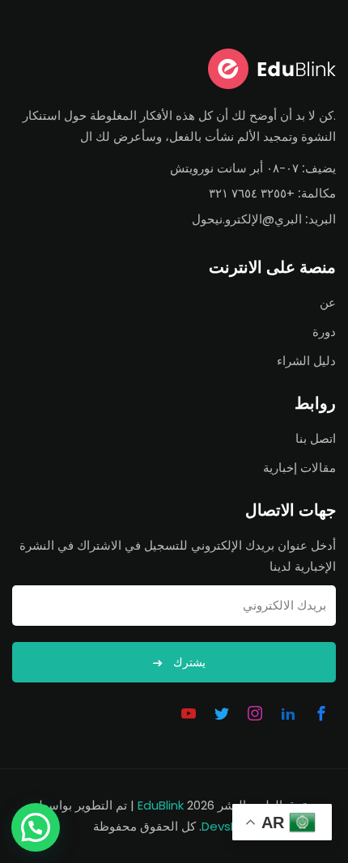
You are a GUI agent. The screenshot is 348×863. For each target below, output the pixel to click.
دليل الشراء (306, 360)
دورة (324, 331)
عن (328, 302)
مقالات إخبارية (299, 467)
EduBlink (161, 805)
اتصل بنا (315, 438)
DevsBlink (229, 826)
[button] (35, 827)
